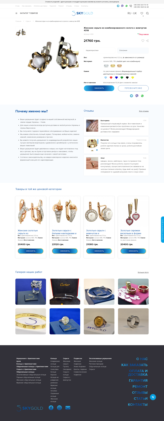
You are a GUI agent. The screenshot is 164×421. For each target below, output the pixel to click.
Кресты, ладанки (80, 369)
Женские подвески (77, 362)
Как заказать (26, 6)
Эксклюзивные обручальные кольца (31, 375)
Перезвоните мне (133, 88)
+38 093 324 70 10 (141, 5)
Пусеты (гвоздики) (67, 367)
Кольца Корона (53, 373)
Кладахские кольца (55, 362)
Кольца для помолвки (55, 367)
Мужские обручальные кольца (28, 383)
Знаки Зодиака (79, 366)
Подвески (78, 358)
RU (129, 13)
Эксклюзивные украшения (100, 358)
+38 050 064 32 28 (141, 7)
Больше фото (143, 272)
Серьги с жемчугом (67, 378)
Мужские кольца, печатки (54, 388)
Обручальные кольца (25, 372)
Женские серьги (66, 362)
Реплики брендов (96, 364)
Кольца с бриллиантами (26, 364)
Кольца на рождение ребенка (54, 380)
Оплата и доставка (40, 6)
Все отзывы (144, 111)
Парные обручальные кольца (28, 377)
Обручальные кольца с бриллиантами (32, 366)
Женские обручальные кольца (28, 380)
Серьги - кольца (66, 373)
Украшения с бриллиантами (28, 358)
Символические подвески (80, 373)
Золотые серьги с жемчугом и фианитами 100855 (96, 233)
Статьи (76, 6)
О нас (17, 6)
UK (135, 13)
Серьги (66, 358)
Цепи (18, 361)
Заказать (99, 88)
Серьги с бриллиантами (26, 369)
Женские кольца (54, 400)
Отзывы (69, 6)
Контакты (84, 6)
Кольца (54, 358)
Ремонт (61, 6)
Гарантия (53, 6)
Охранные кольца (55, 394)
